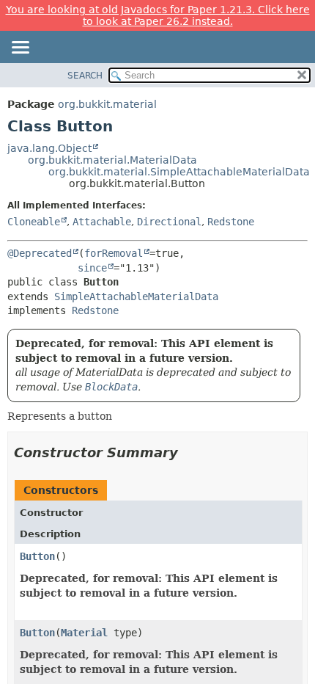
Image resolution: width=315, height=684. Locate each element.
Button (37, 556)
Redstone (230, 222)
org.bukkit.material (107, 104)
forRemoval (113, 253)
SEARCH (85, 75)
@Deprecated (39, 253)
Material (84, 632)
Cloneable (33, 222)
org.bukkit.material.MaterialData (112, 160)
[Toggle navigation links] (19, 48)
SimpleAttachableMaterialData (136, 296)
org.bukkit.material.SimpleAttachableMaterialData (179, 172)
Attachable (102, 222)
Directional (169, 222)
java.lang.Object (49, 148)
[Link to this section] (188, 452)
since (92, 268)
